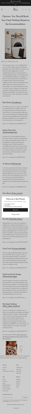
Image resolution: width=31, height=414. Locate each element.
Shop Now (15, 210)
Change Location (15, 214)
